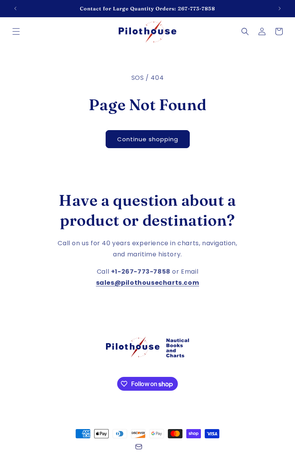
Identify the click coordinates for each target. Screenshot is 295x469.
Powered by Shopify (107, 448)
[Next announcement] (279, 8)
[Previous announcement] (15, 8)
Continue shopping (147, 139)
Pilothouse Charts (61, 448)
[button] (16, 31)
